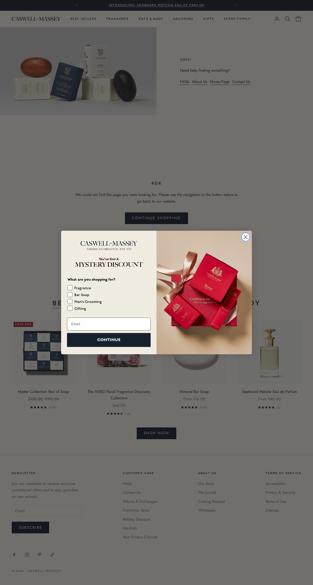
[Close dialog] (245, 237)
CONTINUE (109, 340)
